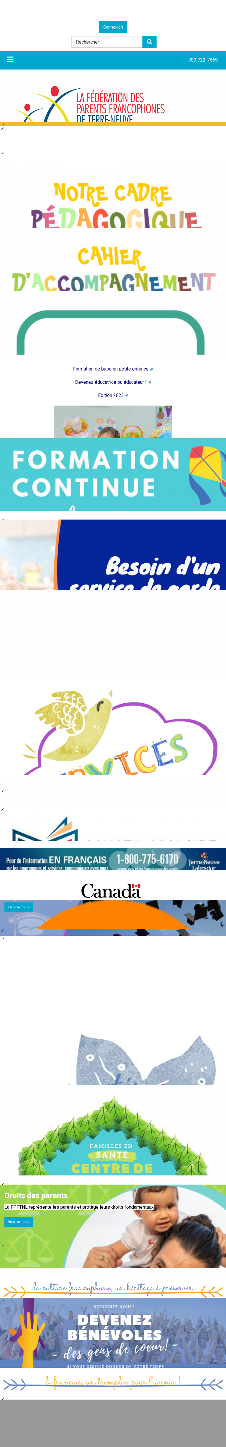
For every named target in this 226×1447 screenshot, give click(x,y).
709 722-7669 (203, 60)
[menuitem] (203, 60)
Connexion (113, 27)
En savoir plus (18, 1222)
